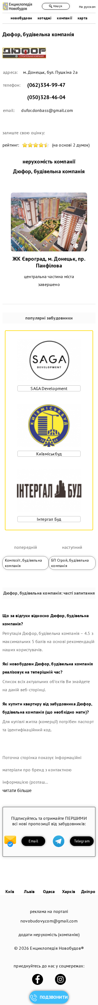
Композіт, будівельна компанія (23, 563)
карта (82, 18)
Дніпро (88, 891)
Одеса (49, 891)
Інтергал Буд (49, 519)
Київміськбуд (49, 453)
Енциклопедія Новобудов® (57, 948)
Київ (9, 891)
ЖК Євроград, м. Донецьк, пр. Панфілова (49, 262)
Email (33, 841)
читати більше (17, 790)
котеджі (44, 18)
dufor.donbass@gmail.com (47, 110)
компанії (64, 18)
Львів (29, 891)
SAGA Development (48, 388)
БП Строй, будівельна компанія (70, 563)
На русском (87, 7)
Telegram (82, 841)
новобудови (21, 18)
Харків (68, 891)
